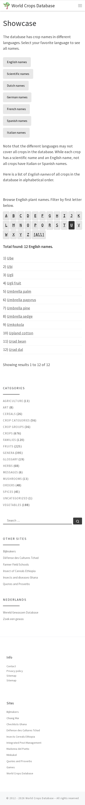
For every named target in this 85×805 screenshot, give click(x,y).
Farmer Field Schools (16, 564)
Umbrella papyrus (21, 299)
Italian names (16, 132)
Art (6, 407)
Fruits (8, 446)
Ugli (10, 274)
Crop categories (16, 420)
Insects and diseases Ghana (20, 577)
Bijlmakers (9, 551)
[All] (38, 234)
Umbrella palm (19, 291)
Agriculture (13, 401)
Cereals (9, 414)
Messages (10, 472)
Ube (10, 258)
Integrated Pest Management (24, 742)
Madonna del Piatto (18, 749)
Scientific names (18, 74)
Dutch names (16, 85)
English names (17, 62)
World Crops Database (20, 773)
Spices (8, 492)
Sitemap (11, 675)
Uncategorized (15, 498)
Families (9, 440)
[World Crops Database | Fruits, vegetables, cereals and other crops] (6, 5)
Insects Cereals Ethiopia (21, 736)
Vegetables (12, 505)
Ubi (9, 266)
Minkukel (12, 755)
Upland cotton (21, 333)
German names (17, 97)
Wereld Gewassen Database (20, 612)
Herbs (8, 466)
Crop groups (13, 427)
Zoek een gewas (13, 619)
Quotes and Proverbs (16, 584)
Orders (9, 485)
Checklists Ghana (17, 724)
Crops (8, 433)
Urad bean (17, 341)
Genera (8, 453)
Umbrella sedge (20, 316)
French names (16, 109)
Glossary (10, 459)
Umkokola (15, 324)
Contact (11, 666)
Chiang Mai (13, 718)
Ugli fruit (14, 283)
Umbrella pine (18, 308)
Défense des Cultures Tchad (21, 558)
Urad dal (16, 349)
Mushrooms (12, 479)
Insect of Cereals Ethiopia (19, 571)
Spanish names (17, 121)
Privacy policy (15, 671)
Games (11, 767)
